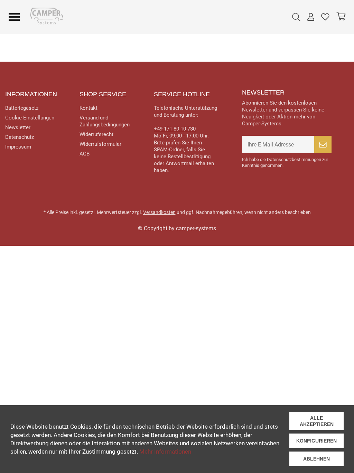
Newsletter (17, 127)
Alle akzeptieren (317, 421)
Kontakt (88, 108)
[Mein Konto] (310, 17)
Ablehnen (316, 459)
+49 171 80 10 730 (175, 129)
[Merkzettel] (325, 17)
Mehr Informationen (165, 451)
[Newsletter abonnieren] (323, 144)
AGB (85, 154)
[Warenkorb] (340, 17)
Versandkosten (159, 212)
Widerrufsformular (100, 144)
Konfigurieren (316, 441)
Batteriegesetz (21, 108)
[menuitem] (296, 17)
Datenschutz (19, 137)
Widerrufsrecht (96, 134)
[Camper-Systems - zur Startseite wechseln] (47, 17)
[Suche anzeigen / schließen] (296, 17)
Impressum (18, 147)
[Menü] (14, 17)
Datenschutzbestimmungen (294, 159)
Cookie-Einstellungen (29, 118)
